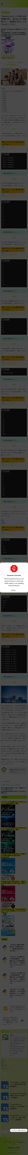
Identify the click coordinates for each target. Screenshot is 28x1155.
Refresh (13, 590)
